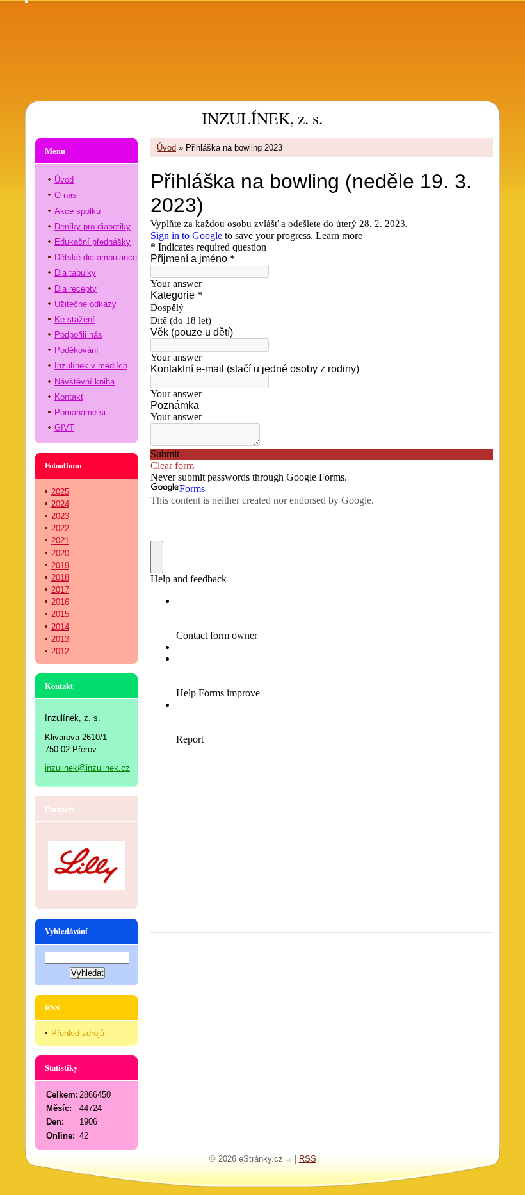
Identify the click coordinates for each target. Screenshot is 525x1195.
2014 (60, 627)
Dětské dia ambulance (95, 257)
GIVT (64, 428)
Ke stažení (74, 319)
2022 (60, 528)
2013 (60, 639)
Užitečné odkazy (85, 304)
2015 (60, 614)
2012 (60, 651)
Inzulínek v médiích (90, 365)
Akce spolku (77, 211)
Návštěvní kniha (84, 381)
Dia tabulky (75, 272)
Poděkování (76, 350)
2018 (60, 577)
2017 (60, 590)
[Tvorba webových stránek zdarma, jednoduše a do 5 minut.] (290, 1160)
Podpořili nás (78, 335)
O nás (65, 195)
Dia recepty (75, 288)
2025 (60, 492)
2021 (60, 540)
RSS (307, 1159)
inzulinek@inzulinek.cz (87, 768)
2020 (60, 553)
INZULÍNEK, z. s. (262, 118)
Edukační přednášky (92, 242)
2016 (60, 602)
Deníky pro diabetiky (92, 226)
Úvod (166, 147)
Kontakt (68, 397)
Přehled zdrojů (77, 1033)
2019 (60, 565)
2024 (60, 504)
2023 (60, 516)
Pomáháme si (80, 412)
